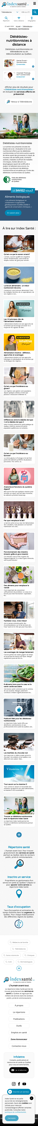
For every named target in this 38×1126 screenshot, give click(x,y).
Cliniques (30, 955)
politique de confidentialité (15, 1112)
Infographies (32, 21)
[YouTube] (24, 1084)
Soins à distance (19, 21)
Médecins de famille (20, 942)
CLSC (10, 962)
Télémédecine (27, 26)
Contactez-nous (19, 1046)
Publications (19, 1019)
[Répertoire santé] (19, 968)
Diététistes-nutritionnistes (19, 89)
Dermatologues (26, 962)
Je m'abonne (21, 1070)
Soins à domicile (12, 955)
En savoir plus (13, 213)
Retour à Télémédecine (21, 101)
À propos (19, 1005)
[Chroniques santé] (19, 835)
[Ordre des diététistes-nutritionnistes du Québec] (14, 179)
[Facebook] (19, 1084)
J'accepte (12, 1118)
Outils (19, 1025)
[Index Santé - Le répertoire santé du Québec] (15, 4)
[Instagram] (14, 1084)
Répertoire (6, 21)
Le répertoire (19, 1012)
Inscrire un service (21, 1091)
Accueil (18, 26)
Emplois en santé (19, 1032)
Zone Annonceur (19, 1039)
